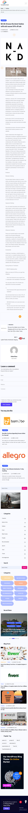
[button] (9, 638)
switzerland (12, 743)
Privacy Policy (8, 803)
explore (4, 740)
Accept (6, 808)
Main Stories (14, 534)
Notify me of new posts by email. (9, 402)
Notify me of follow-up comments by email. (11, 400)
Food (14, 530)
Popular (14, 538)
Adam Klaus (6, 438)
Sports (14, 546)
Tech (14, 550)
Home (2, 8)
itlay (18, 740)
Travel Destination (6, 749)
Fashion (7, 8)
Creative (14, 518)
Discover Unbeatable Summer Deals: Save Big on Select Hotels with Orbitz (14, 630)
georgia (11, 740)
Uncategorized (14, 558)
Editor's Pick (14, 522)
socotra (4, 743)
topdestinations (6, 746)
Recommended (14, 542)
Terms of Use (6, 805)
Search (24, 488)
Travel (14, 554)
